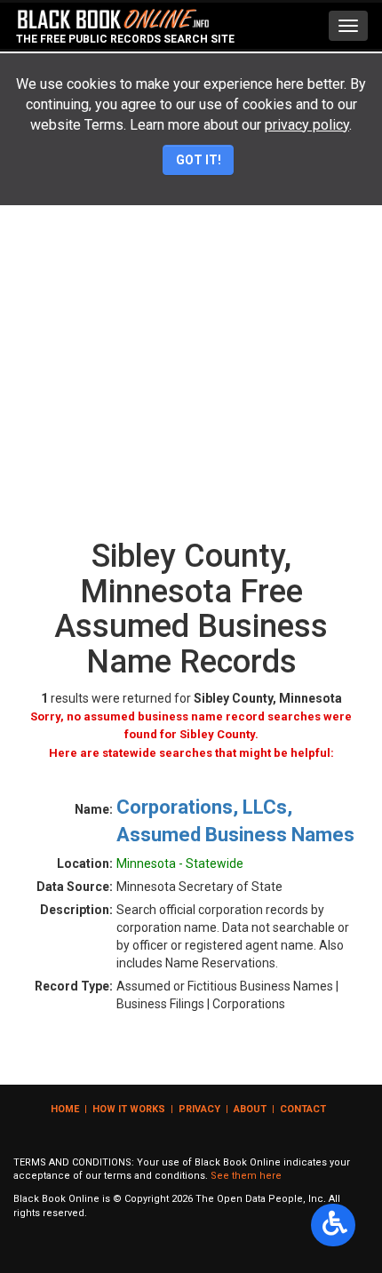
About (250, 1109)
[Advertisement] (191, 330)
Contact (303, 1109)
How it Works (128, 1109)
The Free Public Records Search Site (125, 39)
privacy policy (307, 124)
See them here (246, 1176)
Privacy (199, 1109)
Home (65, 1109)
